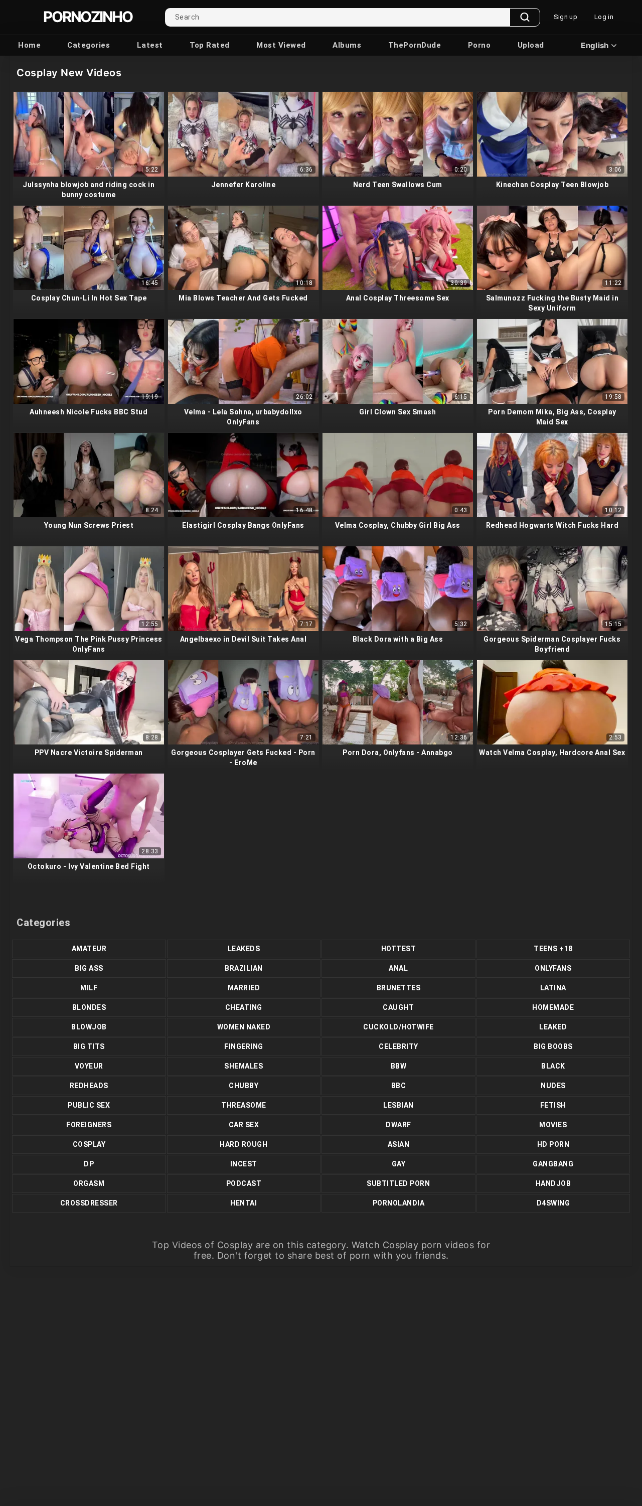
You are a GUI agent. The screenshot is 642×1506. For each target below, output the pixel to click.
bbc (398, 1086)
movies (553, 1125)
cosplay (89, 1144)
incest (243, 1164)
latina (553, 988)
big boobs (553, 1046)
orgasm (88, 1183)
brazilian (244, 968)
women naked (244, 1027)
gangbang (553, 1164)
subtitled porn (398, 1183)
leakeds (244, 949)
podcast (244, 1183)
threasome (243, 1105)
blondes (89, 1007)
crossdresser (89, 1203)
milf (88, 988)
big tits (89, 1046)
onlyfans (553, 968)
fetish (553, 1105)
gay (399, 1164)
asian (399, 1144)
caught (398, 1007)
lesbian (398, 1105)
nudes (553, 1086)
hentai (243, 1203)
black (553, 1066)
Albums (347, 45)
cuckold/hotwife (398, 1027)
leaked (553, 1027)
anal (398, 968)
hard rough (243, 1144)
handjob (553, 1183)
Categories (88, 45)
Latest (150, 45)
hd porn (553, 1144)
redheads (89, 1086)
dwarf (398, 1125)
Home (29, 45)
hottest (398, 949)
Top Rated (210, 45)
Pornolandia (399, 1203)
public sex (89, 1105)
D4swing (553, 1203)
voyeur (89, 1066)
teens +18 (553, 949)
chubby (243, 1086)
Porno (479, 45)
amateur (89, 949)
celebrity (398, 1046)
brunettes (399, 988)
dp (89, 1164)
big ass (89, 968)
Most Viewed (281, 45)
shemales (243, 1066)
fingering (243, 1046)
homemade (553, 1007)
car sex (244, 1125)
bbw (399, 1066)
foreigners (88, 1125)
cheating (243, 1007)
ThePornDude (414, 45)
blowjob (89, 1027)
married (244, 988)
